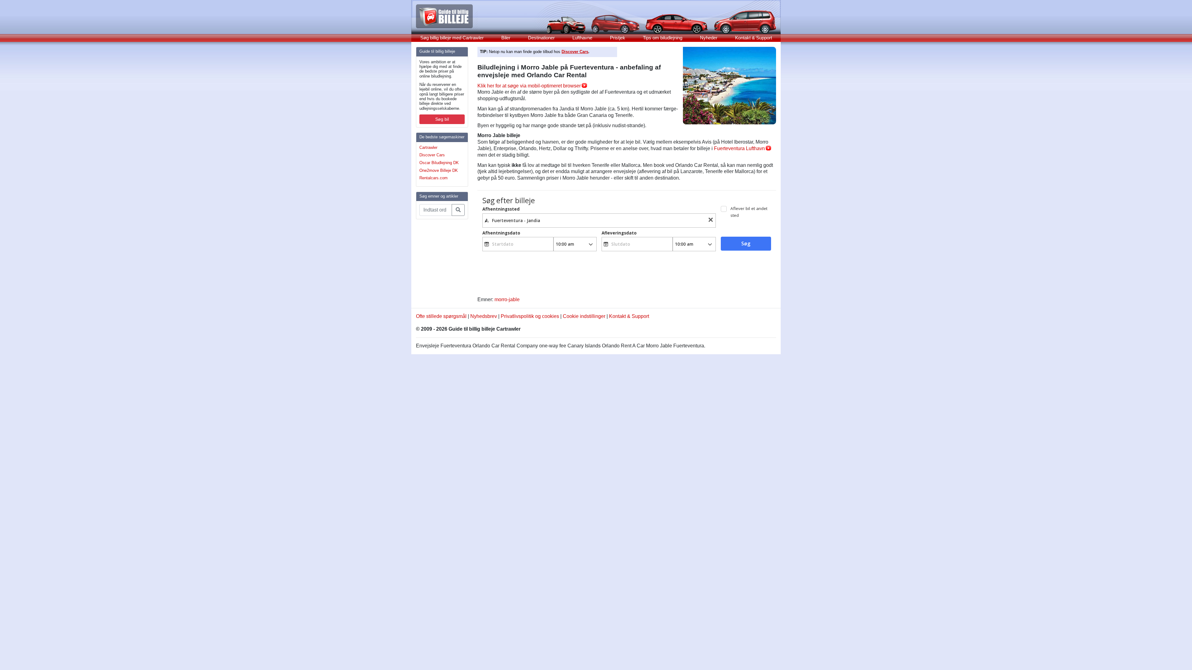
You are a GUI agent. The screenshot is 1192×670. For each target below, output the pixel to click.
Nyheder (708, 37)
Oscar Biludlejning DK (439, 162)
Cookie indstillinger (584, 316)
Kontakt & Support (753, 37)
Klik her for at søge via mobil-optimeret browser (529, 85)
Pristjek (617, 37)
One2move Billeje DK (438, 170)
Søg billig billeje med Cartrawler (452, 37)
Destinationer (541, 37)
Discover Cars (432, 155)
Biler (505, 37)
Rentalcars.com (433, 178)
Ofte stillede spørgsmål (441, 316)
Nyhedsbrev (483, 316)
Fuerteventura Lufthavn (739, 148)
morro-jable (507, 299)
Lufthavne (582, 37)
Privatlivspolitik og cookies (530, 316)
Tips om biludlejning (662, 37)
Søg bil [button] (442, 119)
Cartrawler (428, 147)
